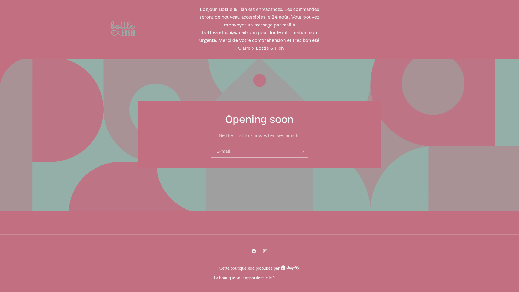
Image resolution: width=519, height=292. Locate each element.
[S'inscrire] (302, 151)
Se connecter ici (290, 278)
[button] (378, 28)
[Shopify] (290, 268)
